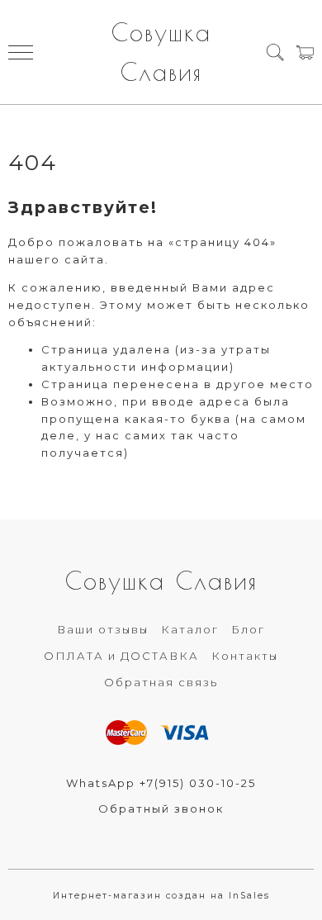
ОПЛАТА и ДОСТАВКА (121, 655)
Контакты (244, 655)
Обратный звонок (161, 808)
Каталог (190, 629)
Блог (248, 629)
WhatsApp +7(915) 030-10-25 (161, 783)
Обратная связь (161, 682)
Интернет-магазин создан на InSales (161, 895)
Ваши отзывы (103, 629)
